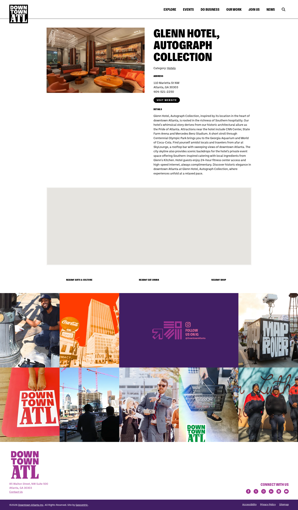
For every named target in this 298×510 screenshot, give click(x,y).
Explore (170, 9)
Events (188, 9)
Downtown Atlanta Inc (30, 504)
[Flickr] (278, 491)
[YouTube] (286, 491)
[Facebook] (248, 491)
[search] (283, 9)
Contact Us (16, 491)
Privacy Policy (268, 504)
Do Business (210, 9)
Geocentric (82, 504)
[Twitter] (256, 491)
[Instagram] (263, 491)
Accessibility (249, 504)
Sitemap (284, 504)
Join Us (254, 9)
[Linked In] (271, 491)
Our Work (234, 9)
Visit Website (167, 100)
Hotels (171, 68)
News (270, 9)
